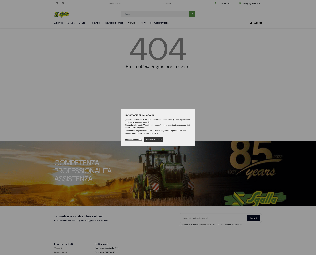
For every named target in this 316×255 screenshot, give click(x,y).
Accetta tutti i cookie (154, 140)
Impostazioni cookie (133, 140)
